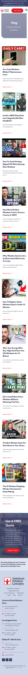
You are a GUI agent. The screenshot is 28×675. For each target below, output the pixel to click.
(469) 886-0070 (20, 5)
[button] (7, 87)
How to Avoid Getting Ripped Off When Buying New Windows (13, 164)
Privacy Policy (18, 667)
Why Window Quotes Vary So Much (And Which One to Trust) (14, 258)
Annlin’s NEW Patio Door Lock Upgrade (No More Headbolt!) (13, 118)
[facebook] (3, 659)
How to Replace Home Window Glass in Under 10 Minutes (14, 304)
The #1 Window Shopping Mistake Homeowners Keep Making (13, 489)
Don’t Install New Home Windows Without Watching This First (13, 399)
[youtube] (10, 659)
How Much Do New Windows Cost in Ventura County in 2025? (13, 212)
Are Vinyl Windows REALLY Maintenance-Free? (12, 72)
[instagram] (7, 659)
